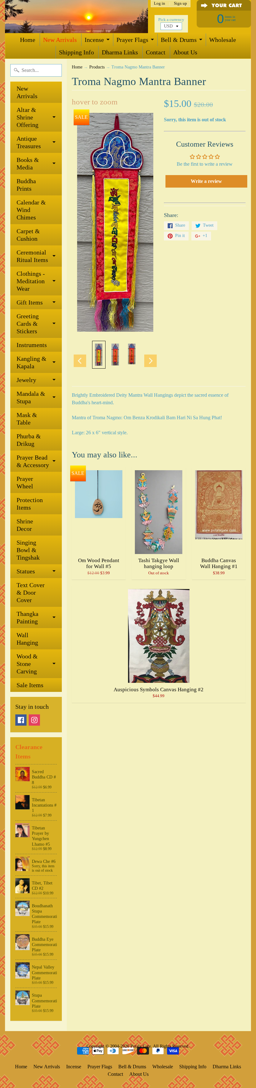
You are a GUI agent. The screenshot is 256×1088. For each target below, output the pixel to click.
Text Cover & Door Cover (31, 592)
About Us (185, 52)
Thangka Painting (27, 617)
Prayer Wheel (25, 482)
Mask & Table (27, 418)
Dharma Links (120, 52)
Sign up (180, 4)
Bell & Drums (179, 39)
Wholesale (222, 39)
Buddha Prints (26, 185)
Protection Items (30, 503)
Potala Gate (140, 1046)
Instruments (32, 344)
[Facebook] (21, 720)
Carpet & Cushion (28, 235)
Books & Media (28, 163)
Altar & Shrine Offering (27, 117)
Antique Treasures (29, 142)
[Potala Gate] (76, 16)
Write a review (206, 181)
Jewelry (26, 379)
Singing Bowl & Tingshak (28, 550)
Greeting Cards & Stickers (28, 324)
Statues (26, 571)
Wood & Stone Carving (27, 664)
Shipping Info (76, 52)
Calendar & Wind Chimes (31, 210)
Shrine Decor (25, 525)
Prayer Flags (132, 39)
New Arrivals (60, 39)
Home (27, 39)
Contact (155, 52)
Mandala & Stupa (31, 397)
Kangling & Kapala (32, 362)
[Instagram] (34, 720)
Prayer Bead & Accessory (33, 461)
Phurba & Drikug (29, 440)
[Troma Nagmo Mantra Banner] (99, 355)
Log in (159, 4)
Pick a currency (171, 20)
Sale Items (30, 685)
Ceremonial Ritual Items (32, 256)
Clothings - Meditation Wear (31, 281)
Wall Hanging (27, 639)
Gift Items (30, 302)
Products (97, 67)
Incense (94, 39)
